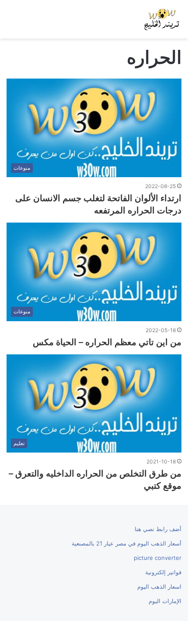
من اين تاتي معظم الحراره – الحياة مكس (107, 342)
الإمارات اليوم (165, 600)
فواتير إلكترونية (163, 572)
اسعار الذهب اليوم (159, 586)
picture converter (157, 557)
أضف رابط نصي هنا (158, 528)
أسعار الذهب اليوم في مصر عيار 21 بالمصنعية (126, 543)
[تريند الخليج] (161, 19)
